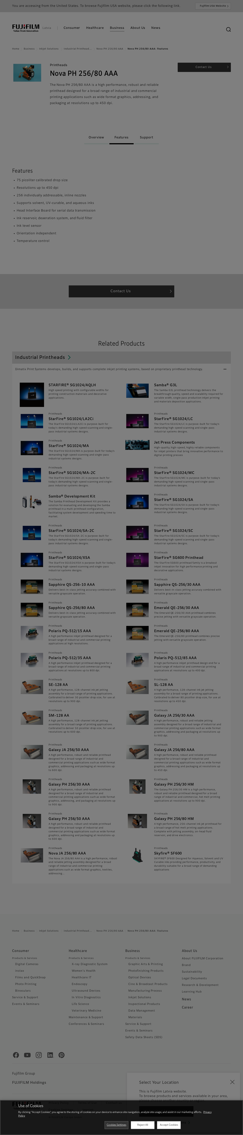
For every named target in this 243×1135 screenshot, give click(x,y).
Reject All (142, 1125)
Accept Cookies (169, 1125)
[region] (121, 1117)
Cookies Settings (116, 1125)
